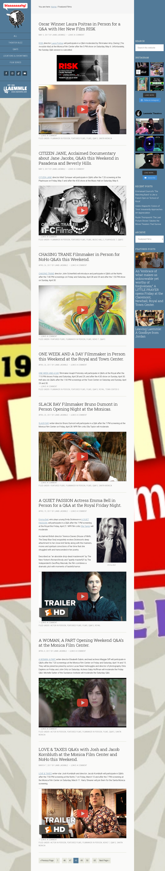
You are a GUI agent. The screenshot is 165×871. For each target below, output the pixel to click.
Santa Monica (105, 138)
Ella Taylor (85, 526)
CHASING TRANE (46, 273)
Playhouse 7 (111, 240)
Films (89, 138)
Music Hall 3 (98, 240)
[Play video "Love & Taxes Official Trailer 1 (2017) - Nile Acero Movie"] (82, 813)
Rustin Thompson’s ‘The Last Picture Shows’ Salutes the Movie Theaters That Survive (148, 220)
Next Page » (104, 860)
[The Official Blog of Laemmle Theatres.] (15, 15)
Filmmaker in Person (60, 138)
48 (76, 860)
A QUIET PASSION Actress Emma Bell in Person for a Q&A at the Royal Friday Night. (80, 502)
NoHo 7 (96, 339)
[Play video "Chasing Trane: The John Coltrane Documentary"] (82, 310)
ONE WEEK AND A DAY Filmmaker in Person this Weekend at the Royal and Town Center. (82, 356)
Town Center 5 (112, 389)
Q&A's (95, 138)
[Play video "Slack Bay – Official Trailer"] (82, 456)
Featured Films (78, 138)
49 (82, 860)
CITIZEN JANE (45, 177)
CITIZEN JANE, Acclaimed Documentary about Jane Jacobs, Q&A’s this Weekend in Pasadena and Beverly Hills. (79, 158)
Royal (101, 389)
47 (70, 860)
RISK (41, 43)
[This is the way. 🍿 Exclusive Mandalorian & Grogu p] (142, 84)
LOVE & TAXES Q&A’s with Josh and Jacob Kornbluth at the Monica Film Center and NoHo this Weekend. (79, 754)
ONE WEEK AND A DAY (49, 373)
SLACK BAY (44, 423)
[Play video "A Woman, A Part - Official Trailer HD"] (82, 702)
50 (87, 860)
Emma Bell (43, 519)
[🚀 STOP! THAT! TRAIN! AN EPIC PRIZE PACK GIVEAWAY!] (157, 69)
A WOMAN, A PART (47, 659)
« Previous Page (46, 860)
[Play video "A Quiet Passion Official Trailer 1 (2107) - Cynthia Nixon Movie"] (82, 596)
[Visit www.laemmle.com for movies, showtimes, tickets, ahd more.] (15, 94)
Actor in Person (58, 625)
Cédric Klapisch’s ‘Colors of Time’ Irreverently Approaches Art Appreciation (148, 209)
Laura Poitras (57, 43)
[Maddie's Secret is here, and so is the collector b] (142, 69)
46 (65, 860)
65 (95, 860)
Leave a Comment (76, 35)
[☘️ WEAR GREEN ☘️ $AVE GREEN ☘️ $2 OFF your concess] (157, 84)
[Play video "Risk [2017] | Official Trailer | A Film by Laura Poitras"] (82, 109)
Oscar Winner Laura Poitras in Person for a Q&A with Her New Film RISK (79, 26)
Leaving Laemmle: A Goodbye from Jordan (148, 333)
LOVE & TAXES (45, 773)
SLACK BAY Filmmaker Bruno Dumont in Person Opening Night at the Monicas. (78, 406)
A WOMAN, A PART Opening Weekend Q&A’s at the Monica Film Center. (81, 642)
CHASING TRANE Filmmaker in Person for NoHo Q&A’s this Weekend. (79, 256)
